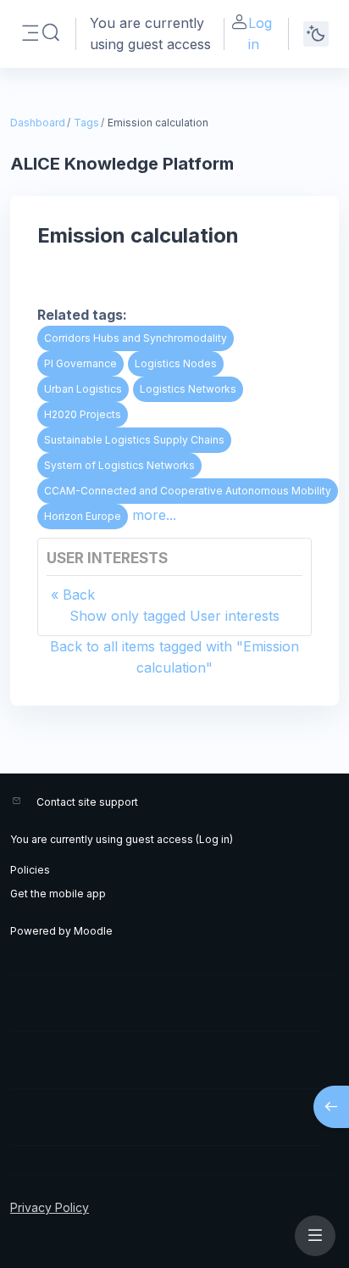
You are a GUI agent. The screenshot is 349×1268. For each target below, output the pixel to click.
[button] (51, 33)
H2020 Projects (82, 414)
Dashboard (37, 122)
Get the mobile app (58, 893)
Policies (30, 869)
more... (154, 514)
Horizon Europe (82, 516)
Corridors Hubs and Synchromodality (135, 338)
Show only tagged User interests (174, 615)
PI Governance (80, 363)
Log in (260, 33)
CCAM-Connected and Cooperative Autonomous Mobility (187, 490)
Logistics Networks (188, 389)
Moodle (93, 930)
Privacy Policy (49, 1207)
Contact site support (87, 802)
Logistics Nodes (176, 363)
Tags (86, 122)
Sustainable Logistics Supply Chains (134, 439)
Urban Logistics (83, 389)
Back (79, 594)
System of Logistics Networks (119, 465)
